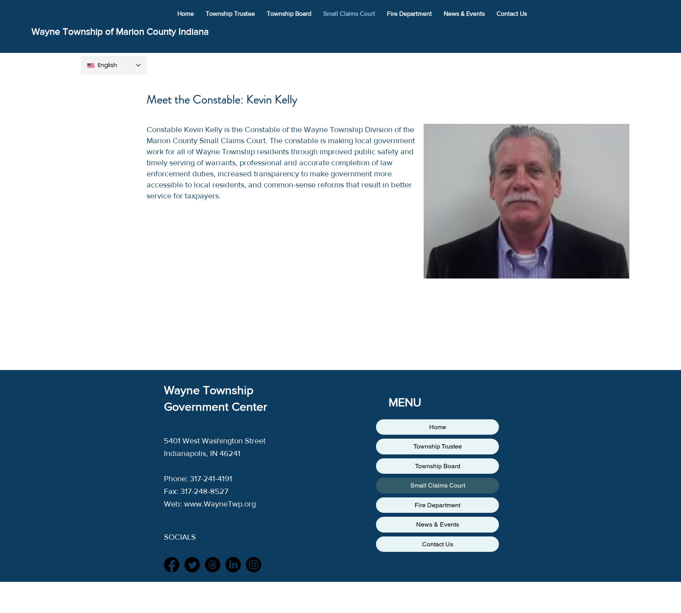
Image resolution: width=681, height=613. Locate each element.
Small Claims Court (437, 485)
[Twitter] (192, 564)
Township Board (437, 466)
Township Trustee (437, 446)
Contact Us (437, 544)
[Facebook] (171, 564)
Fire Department (437, 505)
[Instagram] (253, 564)
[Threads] (212, 564)
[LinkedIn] (233, 564)
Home (437, 427)
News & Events (437, 524)
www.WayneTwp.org (220, 503)
